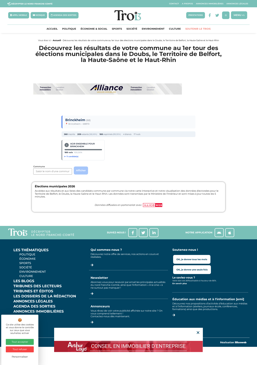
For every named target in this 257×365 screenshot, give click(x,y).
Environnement (153, 29)
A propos (187, 4)
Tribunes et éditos (33, 291)
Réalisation (233, 342)
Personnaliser (20, 356)
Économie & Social (94, 29)
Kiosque (22, 316)
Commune (39, 167)
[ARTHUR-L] (128, 346)
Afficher (81, 170)
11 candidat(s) (72, 156)
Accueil (52, 29)
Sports (117, 29)
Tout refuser (20, 349)
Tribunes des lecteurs (37, 286)
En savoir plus (179, 283)
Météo (20, 321)
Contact (174, 4)
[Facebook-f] (209, 15)
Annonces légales (237, 4)
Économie (27, 258)
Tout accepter (20, 341)
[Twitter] (217, 15)
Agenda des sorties (34, 306)
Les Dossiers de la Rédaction (44, 296)
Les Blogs (23, 281)
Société (131, 29)
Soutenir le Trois (198, 29)
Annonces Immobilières (209, 4)
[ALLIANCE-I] (107, 106)
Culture (175, 29)
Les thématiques (30, 250)
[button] (198, 332)
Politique (69, 29)
